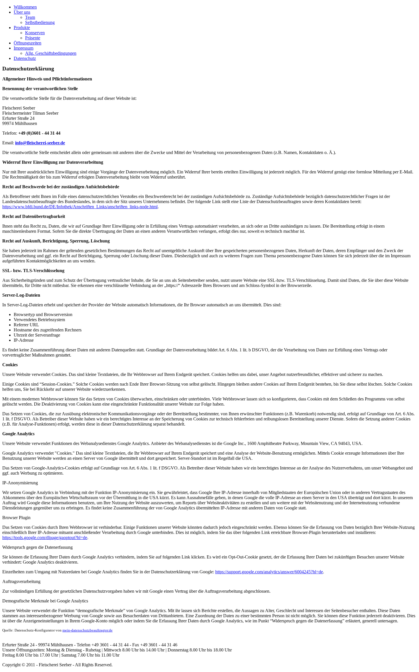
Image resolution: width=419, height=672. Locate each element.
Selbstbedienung (40, 22)
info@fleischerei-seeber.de (40, 142)
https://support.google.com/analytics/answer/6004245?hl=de (269, 571)
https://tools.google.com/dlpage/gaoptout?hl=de (44, 537)
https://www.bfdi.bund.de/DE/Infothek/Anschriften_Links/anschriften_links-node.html (80, 206)
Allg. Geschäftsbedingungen (50, 53)
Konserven (35, 32)
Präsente (32, 37)
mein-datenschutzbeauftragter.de (87, 630)
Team (30, 17)
